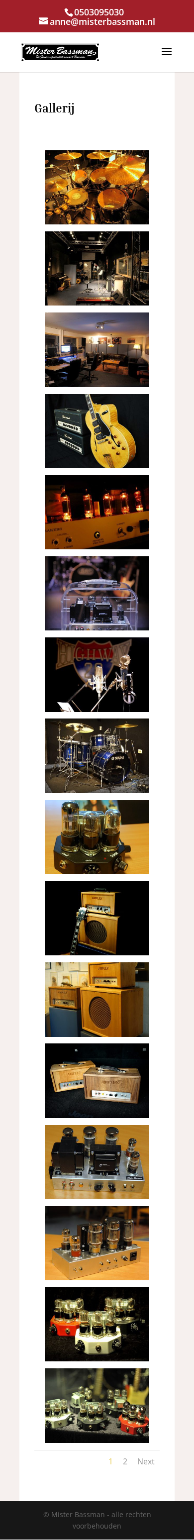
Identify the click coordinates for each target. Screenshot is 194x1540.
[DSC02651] (97, 1034)
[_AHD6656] (97, 1440)
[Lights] (97, 546)
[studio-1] (97, 303)
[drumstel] (97, 221)
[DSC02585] (97, 1115)
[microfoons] (97, 709)
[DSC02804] (97, 952)
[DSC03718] (97, 871)
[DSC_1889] (97, 627)
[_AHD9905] (97, 1196)
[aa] (97, 1277)
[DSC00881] (97, 790)
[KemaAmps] (97, 465)
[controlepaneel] (97, 384)
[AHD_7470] (97, 1358)
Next (146, 1461)
